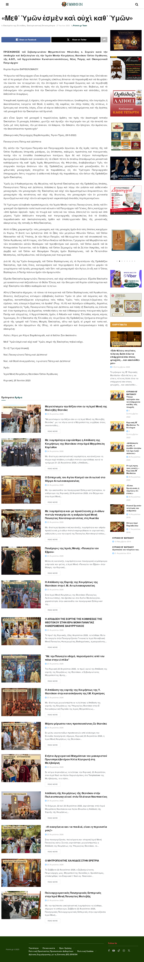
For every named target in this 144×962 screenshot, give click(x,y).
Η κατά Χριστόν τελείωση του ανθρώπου (133, 508)
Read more (53, 431)
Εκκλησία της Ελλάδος (14, 25)
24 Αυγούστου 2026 (55, 414)
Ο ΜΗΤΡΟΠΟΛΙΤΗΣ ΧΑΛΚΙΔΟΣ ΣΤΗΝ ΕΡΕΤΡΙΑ (72, 860)
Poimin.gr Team (80, 25)
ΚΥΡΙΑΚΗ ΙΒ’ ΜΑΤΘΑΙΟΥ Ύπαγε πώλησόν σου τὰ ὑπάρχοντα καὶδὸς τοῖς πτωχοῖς (133, 399)
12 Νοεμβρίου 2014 (122, 541)
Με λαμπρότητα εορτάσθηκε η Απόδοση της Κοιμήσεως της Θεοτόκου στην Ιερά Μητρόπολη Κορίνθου (75, 443)
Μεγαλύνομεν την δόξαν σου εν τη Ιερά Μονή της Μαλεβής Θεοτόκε (76, 408)
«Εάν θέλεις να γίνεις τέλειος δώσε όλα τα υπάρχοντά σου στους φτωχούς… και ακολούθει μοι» (125, 357)
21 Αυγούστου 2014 (122, 553)
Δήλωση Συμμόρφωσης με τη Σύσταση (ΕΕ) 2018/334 (53, 954)
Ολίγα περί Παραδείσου (132, 524)
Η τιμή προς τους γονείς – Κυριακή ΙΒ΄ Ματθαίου (132, 469)
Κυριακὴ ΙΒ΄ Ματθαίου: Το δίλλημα (132, 425)
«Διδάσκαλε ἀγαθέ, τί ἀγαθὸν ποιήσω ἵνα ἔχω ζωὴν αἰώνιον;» (133, 448)
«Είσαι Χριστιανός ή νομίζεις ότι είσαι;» (132, 489)
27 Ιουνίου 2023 (63, 25)
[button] (119, 261)
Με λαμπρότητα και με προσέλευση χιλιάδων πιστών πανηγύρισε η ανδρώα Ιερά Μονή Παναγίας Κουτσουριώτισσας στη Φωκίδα (74, 514)
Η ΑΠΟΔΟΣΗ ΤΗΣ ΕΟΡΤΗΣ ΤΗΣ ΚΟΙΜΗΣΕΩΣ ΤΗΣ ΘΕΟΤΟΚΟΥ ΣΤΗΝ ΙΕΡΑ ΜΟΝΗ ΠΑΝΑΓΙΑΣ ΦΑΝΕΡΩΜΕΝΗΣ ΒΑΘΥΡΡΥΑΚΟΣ (73, 622)
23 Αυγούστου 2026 (55, 522)
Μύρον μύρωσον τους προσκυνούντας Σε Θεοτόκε (76, 723)
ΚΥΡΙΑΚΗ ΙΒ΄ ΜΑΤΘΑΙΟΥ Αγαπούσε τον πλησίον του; (125, 548)
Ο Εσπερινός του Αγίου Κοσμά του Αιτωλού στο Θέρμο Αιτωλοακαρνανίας (75, 479)
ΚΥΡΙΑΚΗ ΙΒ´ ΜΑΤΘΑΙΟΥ (123, 538)
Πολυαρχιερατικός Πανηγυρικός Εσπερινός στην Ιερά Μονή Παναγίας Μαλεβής (73, 894)
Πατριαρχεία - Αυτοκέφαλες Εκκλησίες (17, 757)
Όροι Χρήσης (65, 948)
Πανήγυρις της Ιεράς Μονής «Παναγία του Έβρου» (72, 550)
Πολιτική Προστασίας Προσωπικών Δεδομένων (51, 951)
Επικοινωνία (49, 948)
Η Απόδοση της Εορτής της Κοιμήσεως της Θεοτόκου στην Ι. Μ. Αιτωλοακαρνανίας (71, 583)
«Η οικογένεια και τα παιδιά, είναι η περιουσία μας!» (76, 828)
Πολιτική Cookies (85, 951)
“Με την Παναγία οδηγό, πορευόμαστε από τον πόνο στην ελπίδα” (74, 657)
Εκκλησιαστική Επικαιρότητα (41, 25)
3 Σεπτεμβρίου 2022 (121, 367)
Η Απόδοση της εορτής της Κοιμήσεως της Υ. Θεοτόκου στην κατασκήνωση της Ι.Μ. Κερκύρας (75, 691)
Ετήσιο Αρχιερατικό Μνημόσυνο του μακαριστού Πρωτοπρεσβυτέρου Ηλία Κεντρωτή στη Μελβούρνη (76, 759)
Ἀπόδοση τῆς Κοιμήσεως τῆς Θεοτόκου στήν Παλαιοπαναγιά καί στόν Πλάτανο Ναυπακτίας (76, 794)
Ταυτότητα (34, 948)
